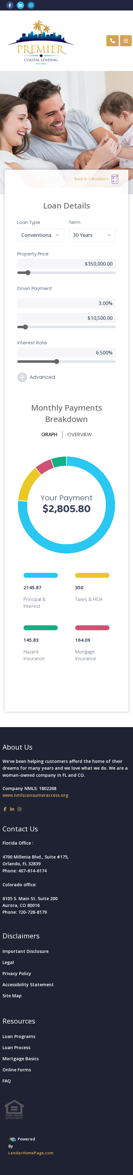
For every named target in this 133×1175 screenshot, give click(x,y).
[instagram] (31, 5)
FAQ (6, 1081)
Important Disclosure (25, 951)
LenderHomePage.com (30, 1153)
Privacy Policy (16, 973)
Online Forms (16, 1070)
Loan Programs (18, 1036)
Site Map (12, 996)
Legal (8, 962)
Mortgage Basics (20, 1058)
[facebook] (10, 5)
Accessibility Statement (28, 984)
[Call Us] (112, 40)
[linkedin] (20, 5)
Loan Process (16, 1047)
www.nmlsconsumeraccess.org (35, 795)
